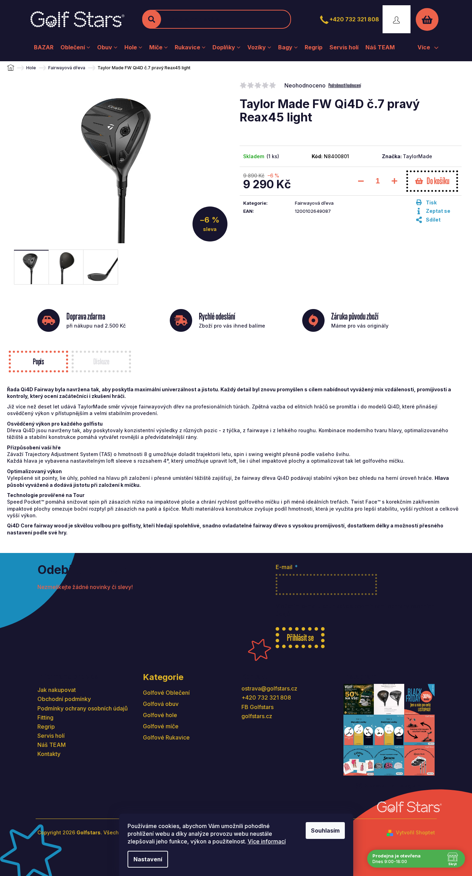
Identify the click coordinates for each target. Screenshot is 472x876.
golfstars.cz (256, 716)
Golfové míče (161, 726)
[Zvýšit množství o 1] (394, 181)
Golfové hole (160, 715)
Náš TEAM (51, 744)
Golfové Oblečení (166, 692)
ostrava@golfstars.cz (269, 688)
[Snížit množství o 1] (361, 181)
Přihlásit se (300, 637)
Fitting (45, 717)
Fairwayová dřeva (314, 203)
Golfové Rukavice (166, 737)
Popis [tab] (38, 361)
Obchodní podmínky (64, 698)
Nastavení (147, 859)
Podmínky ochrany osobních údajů (82, 708)
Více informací (267, 841)
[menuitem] (43, 47)
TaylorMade (417, 156)
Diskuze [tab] (101, 361)
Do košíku (438, 180)
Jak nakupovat (56, 689)
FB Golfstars (257, 706)
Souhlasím (325, 830)
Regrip (46, 726)
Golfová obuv (161, 703)
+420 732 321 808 (354, 19)
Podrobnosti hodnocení (344, 85)
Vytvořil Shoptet (415, 832)
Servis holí (51, 735)
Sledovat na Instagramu (394, 786)
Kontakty (48, 753)
